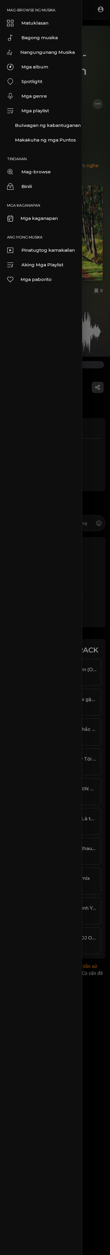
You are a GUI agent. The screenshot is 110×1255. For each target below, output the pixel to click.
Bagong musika (39, 37)
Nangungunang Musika (47, 52)
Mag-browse (36, 172)
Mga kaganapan (39, 218)
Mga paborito (36, 279)
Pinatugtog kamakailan (48, 250)
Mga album (34, 67)
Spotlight (31, 81)
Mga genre (34, 96)
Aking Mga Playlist (42, 264)
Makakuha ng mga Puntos (45, 140)
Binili (26, 186)
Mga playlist (35, 110)
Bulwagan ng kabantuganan (48, 125)
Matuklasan (34, 23)
